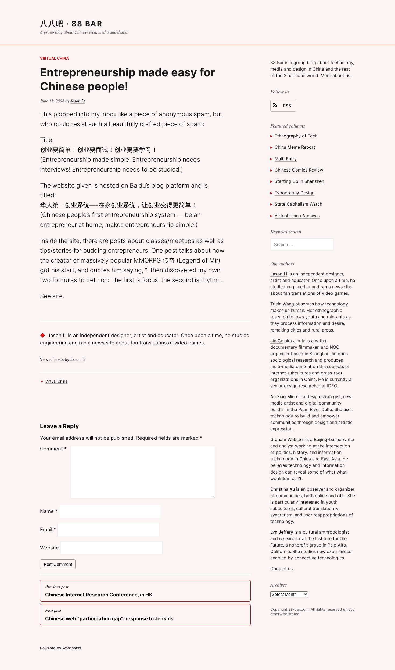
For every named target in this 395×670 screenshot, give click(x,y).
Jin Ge (276, 340)
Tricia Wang (282, 304)
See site (51, 296)
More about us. (336, 75)
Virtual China (54, 58)
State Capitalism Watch (298, 204)
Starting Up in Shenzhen (299, 181)
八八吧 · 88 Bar (71, 23)
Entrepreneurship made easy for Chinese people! (127, 79)
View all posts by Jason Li (62, 359)
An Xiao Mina (283, 396)
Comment (53, 448)
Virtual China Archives (297, 215)
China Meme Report (295, 147)
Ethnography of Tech (296, 136)
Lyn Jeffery (281, 532)
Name (49, 511)
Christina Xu (282, 489)
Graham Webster (287, 439)
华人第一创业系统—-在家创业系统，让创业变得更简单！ (118, 205)
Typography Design (294, 192)
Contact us (281, 568)
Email (48, 529)
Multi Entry (286, 158)
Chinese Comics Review (299, 170)
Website (49, 548)
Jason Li (77, 100)
